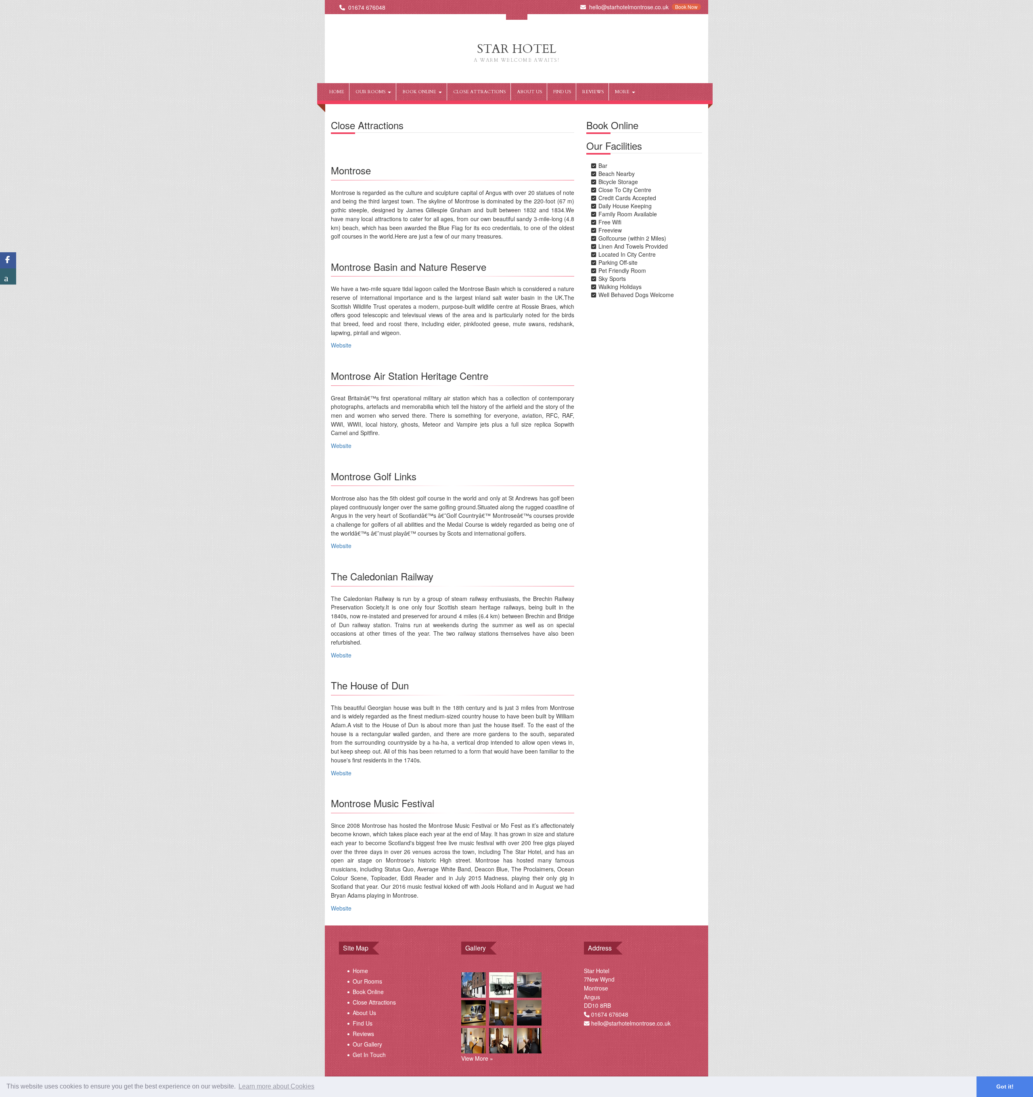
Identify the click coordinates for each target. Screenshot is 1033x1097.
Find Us (562, 92)
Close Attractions (479, 92)
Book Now (686, 7)
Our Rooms (371, 92)
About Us (529, 92)
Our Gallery (367, 1044)
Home (336, 92)
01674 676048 (366, 7)
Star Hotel (516, 52)
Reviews (593, 92)
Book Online (420, 92)
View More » (477, 1058)
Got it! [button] (1005, 1086)
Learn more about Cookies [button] (276, 1086)
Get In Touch (369, 1055)
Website (341, 345)
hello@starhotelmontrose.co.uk (629, 7)
